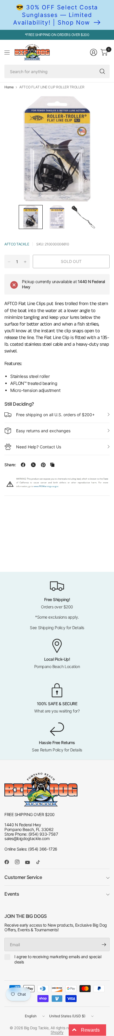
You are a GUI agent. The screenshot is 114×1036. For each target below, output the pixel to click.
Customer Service (23, 877)
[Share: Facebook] (23, 465)
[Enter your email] (104, 944)
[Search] (102, 71)
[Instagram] (19, 862)
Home (8, 87)
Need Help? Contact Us (38, 446)
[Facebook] (9, 862)
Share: (10, 465)
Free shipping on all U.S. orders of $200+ (55, 414)
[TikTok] (40, 862)
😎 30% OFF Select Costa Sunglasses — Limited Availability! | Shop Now (55, 15)
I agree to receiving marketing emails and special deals (57, 959)
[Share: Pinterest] (43, 465)
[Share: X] (33, 465)
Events (11, 894)
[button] (31, 217)
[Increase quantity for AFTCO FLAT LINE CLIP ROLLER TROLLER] (25, 262)
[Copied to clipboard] (52, 465)
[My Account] (93, 52)
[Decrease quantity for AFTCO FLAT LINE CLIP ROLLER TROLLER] (9, 262)
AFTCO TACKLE (16, 244)
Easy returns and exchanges (43, 430)
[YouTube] (29, 862)
